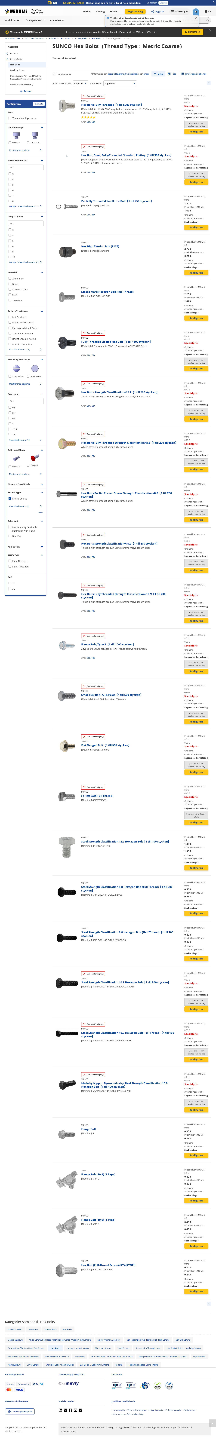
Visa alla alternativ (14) (19, 439)
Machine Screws (17, 70)
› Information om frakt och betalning (127, 1414)
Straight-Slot (17, 376)
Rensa (40, 513)
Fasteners (65, 38)
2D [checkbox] (13, 583)
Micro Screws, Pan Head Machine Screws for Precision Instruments (25, 77)
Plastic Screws (14, 1364)
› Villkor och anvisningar (136, 1410)
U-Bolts (118, 1364)
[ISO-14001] (131, 1386)
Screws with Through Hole (148, 1348)
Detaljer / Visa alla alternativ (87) (24, 262)
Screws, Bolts (81, 38)
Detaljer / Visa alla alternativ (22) (24, 206)
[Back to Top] (212, 1423)
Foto (174, 73)
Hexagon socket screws (78, 1348)
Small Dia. (35, 142)
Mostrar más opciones (19, 150)
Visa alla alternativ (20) (19, 349)
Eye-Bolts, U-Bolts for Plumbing (94, 1364)
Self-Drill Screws (183, 1339)
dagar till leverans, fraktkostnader (123, 73)
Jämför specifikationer (195, 73)
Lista (160, 73)
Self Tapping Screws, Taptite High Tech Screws (148, 1339)
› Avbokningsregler (173, 1410)
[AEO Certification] (145, 1386)
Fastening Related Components (143, 1364)
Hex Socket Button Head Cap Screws (184, 1348)
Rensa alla (38, 104)
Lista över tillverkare (34, 38)
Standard (16, 142)
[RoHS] (157, 1386)
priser (146, 73)
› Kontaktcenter (189, 1410)
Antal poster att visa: (62, 83)
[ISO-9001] (117, 1386)
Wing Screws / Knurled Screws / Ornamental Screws (163, 1356)
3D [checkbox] (13, 588)
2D (88, 121)
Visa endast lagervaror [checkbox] (24, 118)
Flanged (34, 465)
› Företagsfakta (118, 1410)
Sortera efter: (96, 83)
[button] (163, 3)
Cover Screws (33, 1364)
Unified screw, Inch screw (57, 1356)
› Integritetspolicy (156, 1410)
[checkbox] (25, 174)
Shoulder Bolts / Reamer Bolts (60, 1364)
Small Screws (123, 1348)
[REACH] (169, 1386)
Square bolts (199, 1356)
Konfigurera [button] (196, 131)
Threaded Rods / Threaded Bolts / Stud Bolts (112, 1356)
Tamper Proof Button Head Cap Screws (26, 1348)
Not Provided (36, 376)
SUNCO (52, 38)
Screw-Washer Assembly (21, 84)
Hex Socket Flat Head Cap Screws (23, 1356)
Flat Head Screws (103, 1348)
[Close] (196, 17)
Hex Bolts (96, 38)
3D (93, 121)
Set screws (80, 1356)
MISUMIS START (12, 38)
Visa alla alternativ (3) (19, 506)
